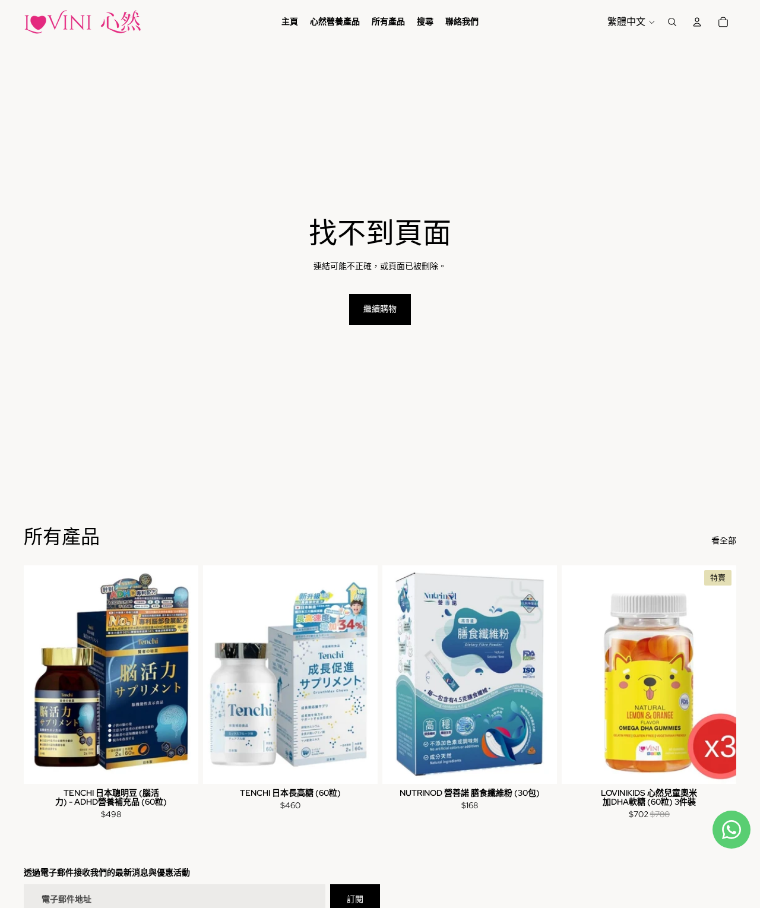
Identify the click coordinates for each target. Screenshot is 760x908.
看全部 (723, 540)
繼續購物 (380, 308)
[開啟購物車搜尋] (672, 22)
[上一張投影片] (579, 674)
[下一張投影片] (718, 674)
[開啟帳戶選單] (697, 22)
